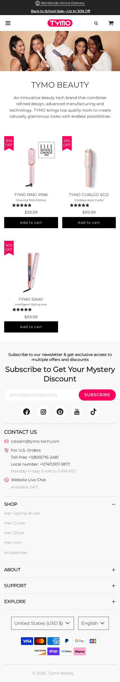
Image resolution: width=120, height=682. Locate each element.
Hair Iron (12, 542)
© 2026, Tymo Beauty (53, 673)
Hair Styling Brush (22, 513)
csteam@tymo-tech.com (35, 441)
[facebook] (26, 411)
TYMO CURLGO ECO (89, 194)
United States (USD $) (39, 623)
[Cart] (111, 23)
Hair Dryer (14, 532)
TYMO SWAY (31, 299)
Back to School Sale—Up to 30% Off (60, 11)
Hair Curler (14, 523)
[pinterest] (60, 411)
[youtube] (76, 411)
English (90, 623)
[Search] (96, 23)
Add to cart (31, 222)
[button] (22, 205)
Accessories (15, 552)
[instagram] (43, 411)
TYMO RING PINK (31, 194)
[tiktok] (93, 411)
